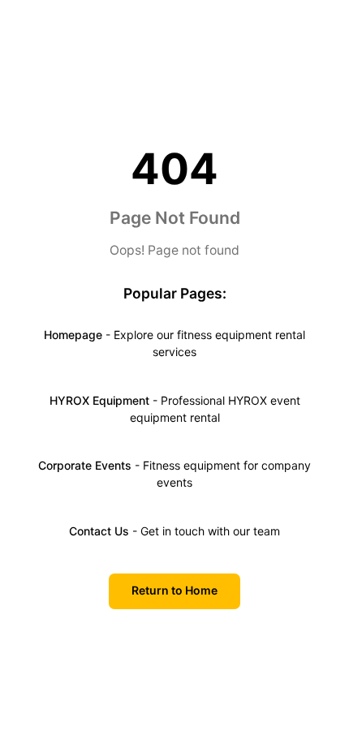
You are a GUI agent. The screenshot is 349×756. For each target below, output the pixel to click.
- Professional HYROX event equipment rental (175, 408)
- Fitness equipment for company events (174, 473)
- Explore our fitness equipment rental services (174, 343)
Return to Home (174, 590)
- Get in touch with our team (174, 531)
